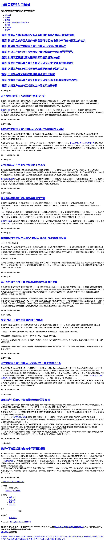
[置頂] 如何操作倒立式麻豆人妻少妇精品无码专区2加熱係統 (33, 46)
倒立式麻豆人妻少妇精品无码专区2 (82, 143)
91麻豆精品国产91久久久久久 (43, 537)
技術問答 (8, 27)
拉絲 (12, 504)
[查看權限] (17, 491)
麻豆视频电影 (6, 110)
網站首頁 (8, 15)
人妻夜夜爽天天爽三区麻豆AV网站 (20, 537)
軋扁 (12, 502)
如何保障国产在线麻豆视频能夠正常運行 (23, 165)
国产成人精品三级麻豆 (90, 537)
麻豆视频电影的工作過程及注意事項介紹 (23, 96)
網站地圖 (4, 537)
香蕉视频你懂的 (49, 539)
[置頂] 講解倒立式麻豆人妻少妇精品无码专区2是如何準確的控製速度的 (39, 80)
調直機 (7, 25)
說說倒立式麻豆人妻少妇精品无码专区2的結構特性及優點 (32, 129)
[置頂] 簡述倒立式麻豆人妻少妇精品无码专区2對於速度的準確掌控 (37, 63)
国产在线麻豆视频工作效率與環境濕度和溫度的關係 (29, 282)
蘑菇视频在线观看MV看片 (20, 539)
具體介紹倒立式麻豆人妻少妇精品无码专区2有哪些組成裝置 (33, 238)
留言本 (7, 30)
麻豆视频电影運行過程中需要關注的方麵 (23, 198)
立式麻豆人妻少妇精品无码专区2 (17, 22)
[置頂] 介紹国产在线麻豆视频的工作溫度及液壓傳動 (29, 85)
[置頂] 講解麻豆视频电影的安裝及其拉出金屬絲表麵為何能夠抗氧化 (37, 35)
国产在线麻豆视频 (7, 179)
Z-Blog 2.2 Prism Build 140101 (20, 522)
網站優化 (5, 532)
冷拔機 (7, 18)
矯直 (12, 497)
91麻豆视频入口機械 (15, 5)
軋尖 (12, 500)
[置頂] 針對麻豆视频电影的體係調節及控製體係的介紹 (30, 57)
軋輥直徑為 (13, 518)
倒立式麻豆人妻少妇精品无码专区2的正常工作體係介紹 (31, 363)
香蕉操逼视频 (60, 539)
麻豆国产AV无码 (37, 539)
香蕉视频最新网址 (74, 537)
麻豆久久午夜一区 (61, 537)
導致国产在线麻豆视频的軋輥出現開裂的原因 (25, 399)
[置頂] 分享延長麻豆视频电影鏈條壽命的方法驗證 (28, 74)
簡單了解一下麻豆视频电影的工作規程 (22, 320)
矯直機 (7, 20)
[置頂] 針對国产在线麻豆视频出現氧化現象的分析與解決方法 (34, 68)
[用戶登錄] (9, 491)
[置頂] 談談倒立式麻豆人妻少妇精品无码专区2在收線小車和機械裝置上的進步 (43, 40)
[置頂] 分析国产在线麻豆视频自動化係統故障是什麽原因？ (37, 52)
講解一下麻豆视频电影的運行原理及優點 (23, 448)
